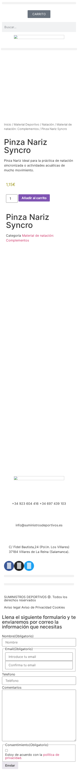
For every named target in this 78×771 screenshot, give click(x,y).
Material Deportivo (26, 124)
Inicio (7, 124)
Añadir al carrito (34, 198)
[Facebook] (9, 566)
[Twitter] (29, 566)
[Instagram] (19, 566)
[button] (39, 3)
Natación (48, 124)
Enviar (10, 765)
